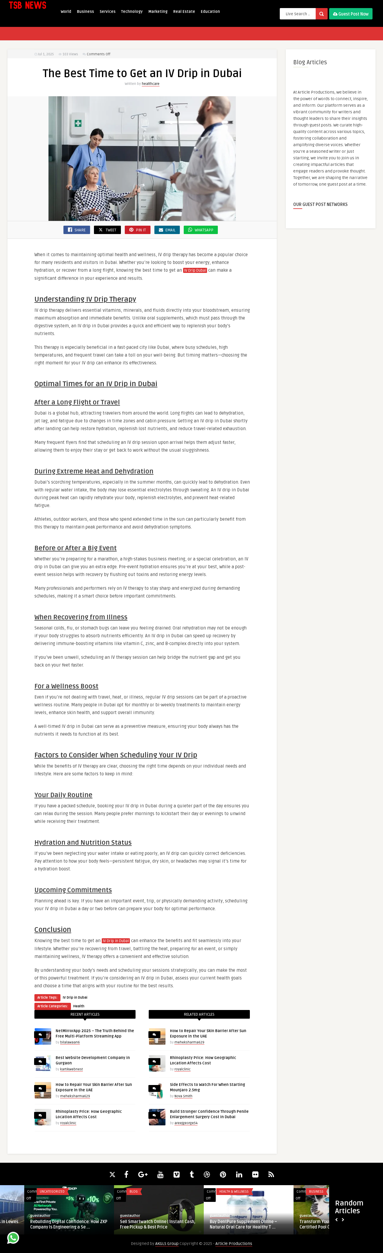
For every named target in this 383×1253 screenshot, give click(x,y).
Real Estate (184, 11)
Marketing (158, 11)
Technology (132, 11)
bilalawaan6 (70, 1042)
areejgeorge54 (185, 1123)
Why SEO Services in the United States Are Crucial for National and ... (312, 1224)
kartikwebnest (71, 1069)
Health (78, 1006)
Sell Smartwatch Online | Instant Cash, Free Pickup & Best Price (43, 1224)
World (66, 11)
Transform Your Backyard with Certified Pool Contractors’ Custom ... (222, 1224)
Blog (20, 1192)
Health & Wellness (120, 1192)
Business (85, 11)
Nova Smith (183, 1096)
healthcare (150, 84)
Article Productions (233, 1243)
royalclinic (68, 1123)
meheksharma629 (75, 1096)
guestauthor (16, 1216)
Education (210, 11)
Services (107, 11)
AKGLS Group (167, 1243)
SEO (288, 1192)
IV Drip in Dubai (116, 941)
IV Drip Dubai (195, 270)
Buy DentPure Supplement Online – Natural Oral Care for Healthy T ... (129, 1224)
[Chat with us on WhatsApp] (13, 1239)
